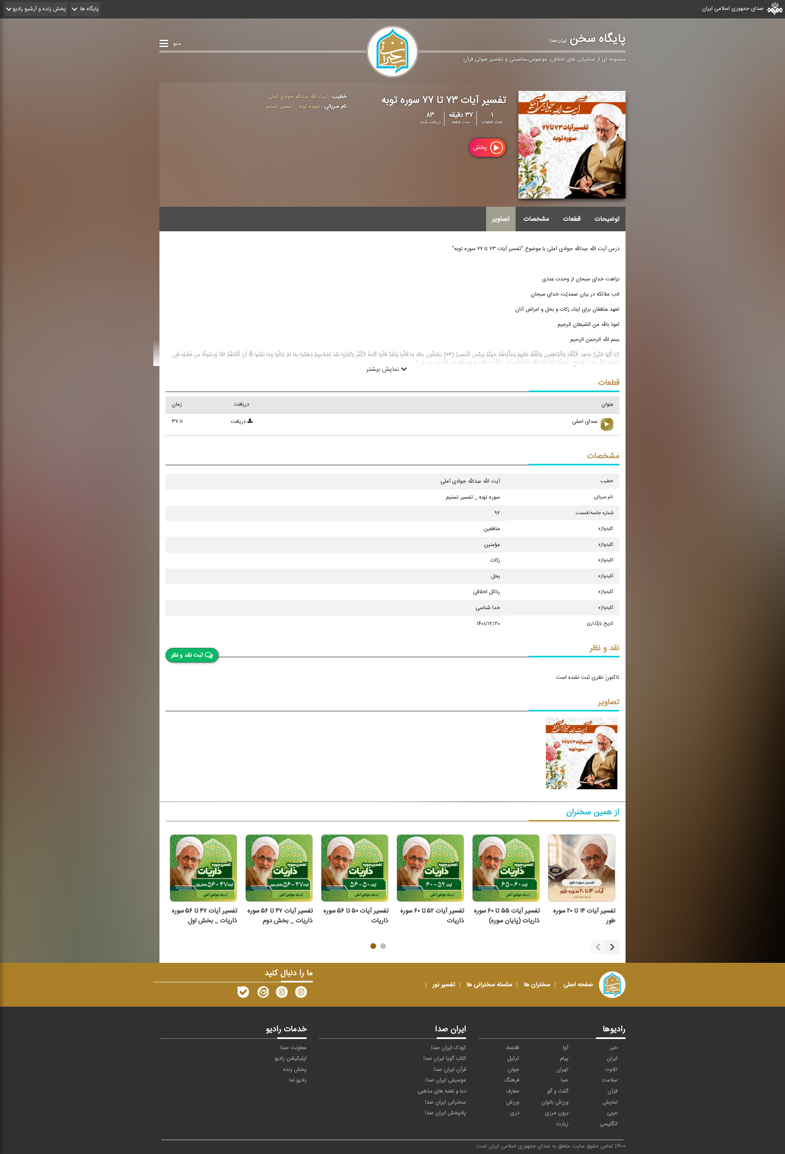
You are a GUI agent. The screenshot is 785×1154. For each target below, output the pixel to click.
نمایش (610, 1102)
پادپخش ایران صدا (445, 1113)
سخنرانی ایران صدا (445, 1102)
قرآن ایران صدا (450, 1069)
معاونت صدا (293, 1047)
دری (514, 1113)
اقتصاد (512, 1047)
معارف (512, 1091)
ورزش (512, 1102)
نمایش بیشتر (383, 369)
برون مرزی (556, 1113)
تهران (562, 1069)
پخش (480, 147)
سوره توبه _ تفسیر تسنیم (293, 106)
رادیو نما (298, 1080)
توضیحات (606, 219)
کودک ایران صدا (448, 1047)
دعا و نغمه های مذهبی (441, 1091)
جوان (513, 1069)
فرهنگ (511, 1080)
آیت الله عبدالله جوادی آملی (297, 96)
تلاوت (611, 1069)
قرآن (612, 1091)
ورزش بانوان (554, 1102)
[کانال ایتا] (262, 994)
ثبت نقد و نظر (187, 655)
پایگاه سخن (588, 39)
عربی (612, 1113)
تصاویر (500, 219)
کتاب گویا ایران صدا (445, 1058)
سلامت (609, 1080)
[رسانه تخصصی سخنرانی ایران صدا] (301, 994)
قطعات (572, 219)
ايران (612, 1058)
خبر (613, 1047)
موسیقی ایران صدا (446, 1080)
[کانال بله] (243, 994)
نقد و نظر (604, 648)
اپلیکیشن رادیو (291, 1058)
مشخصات (536, 219)
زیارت (562, 1124)
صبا (564, 1080)
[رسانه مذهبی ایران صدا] (281, 994)
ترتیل (513, 1058)
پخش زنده (295, 1069)
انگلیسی (608, 1124)
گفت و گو (557, 1091)
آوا (565, 1047)
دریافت (239, 421)
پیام (564, 1058)
